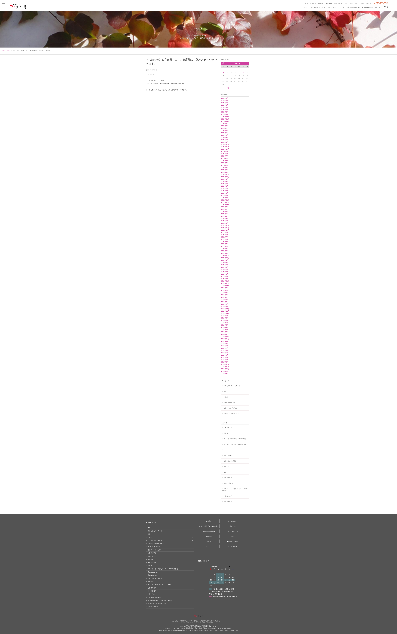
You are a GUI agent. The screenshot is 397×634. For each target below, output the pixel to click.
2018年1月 (224, 334)
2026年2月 (224, 112)
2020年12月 (225, 253)
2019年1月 (224, 306)
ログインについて (232, 521)
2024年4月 (224, 163)
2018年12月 (225, 309)
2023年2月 (224, 195)
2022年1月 (224, 223)
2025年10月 (225, 121)
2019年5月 (224, 297)
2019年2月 (224, 304)
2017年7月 (224, 348)
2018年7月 (224, 320)
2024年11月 (225, 147)
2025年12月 (225, 116)
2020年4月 (224, 272)
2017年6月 (224, 350)
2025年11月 (225, 119)
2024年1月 (224, 170)
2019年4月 (224, 299)
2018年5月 (224, 325)
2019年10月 (225, 285)
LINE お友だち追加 (232, 541)
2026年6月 (224, 103)
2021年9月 (224, 232)
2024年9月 (224, 151)
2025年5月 (224, 133)
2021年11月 (225, 228)
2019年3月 (224, 302)
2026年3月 (224, 110)
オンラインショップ (232, 531)
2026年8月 (224, 98)
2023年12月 (225, 172)
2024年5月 (224, 160)
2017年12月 (225, 336)
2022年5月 (224, 214)
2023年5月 (224, 188)
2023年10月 (225, 177)
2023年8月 (224, 181)
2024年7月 (224, 156)
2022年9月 (224, 207)
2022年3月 (224, 218)
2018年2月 (224, 332)
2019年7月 (224, 292)
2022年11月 (225, 202)
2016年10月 (225, 369)
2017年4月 (224, 355)
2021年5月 (224, 241)
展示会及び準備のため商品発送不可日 (225, 596)
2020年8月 (224, 262)
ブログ (9, 50)
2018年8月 (224, 318)
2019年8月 (224, 290)
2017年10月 (225, 341)
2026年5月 (224, 105)
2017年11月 (225, 339)
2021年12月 (225, 225)
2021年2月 (224, 248)
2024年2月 (224, 167)
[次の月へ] (233, 566)
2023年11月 (225, 174)
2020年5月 (224, 269)
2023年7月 (224, 184)
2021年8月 (224, 235)
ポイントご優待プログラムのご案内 (208, 526)
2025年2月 (224, 140)
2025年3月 (224, 137)
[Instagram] (385, 7)
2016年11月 (225, 366)
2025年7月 (224, 128)
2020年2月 (224, 276)
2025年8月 (224, 126)
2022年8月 (224, 209)
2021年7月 (224, 237)
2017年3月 (224, 357)
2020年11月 (225, 255)
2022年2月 (224, 221)
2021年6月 (224, 239)
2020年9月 (224, 260)
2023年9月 (224, 179)
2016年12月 (225, 364)
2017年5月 (224, 353)
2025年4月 (224, 135)
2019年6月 (224, 295)
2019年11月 (225, 283)
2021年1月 (224, 251)
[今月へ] (229, 566)
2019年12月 (225, 281)
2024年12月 (225, 144)
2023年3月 (224, 193)
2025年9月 (224, 123)
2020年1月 (224, 279)
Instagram (208, 541)
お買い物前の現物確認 (209, 531)
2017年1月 (224, 362)
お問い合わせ (232, 526)
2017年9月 (224, 343)
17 (223, 79)
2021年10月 (225, 230)
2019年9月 (224, 288)
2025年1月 (224, 142)
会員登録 (208, 521)
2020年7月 (224, 265)
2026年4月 (224, 107)
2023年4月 (224, 191)
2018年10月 (225, 313)
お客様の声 (209, 536)
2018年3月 (224, 329)
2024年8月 (224, 154)
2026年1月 (224, 114)
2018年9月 (224, 316)
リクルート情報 (232, 546)
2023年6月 (224, 186)
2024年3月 (224, 165)
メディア (208, 546)
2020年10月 (225, 258)
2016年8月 (224, 373)
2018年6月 (224, 322)
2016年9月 (224, 371)
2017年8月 (224, 346)
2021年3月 (224, 246)
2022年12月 (225, 200)
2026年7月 (224, 100)
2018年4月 (224, 327)
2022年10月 (225, 204)
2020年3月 (224, 274)
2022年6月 (224, 211)
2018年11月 (225, 311)
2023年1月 (224, 197)
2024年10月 (225, 149)
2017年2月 (224, 360)
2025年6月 (224, 130)
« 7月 (227, 88)
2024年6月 (224, 158)
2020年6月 (224, 267)
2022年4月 (224, 216)
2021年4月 (224, 244)
